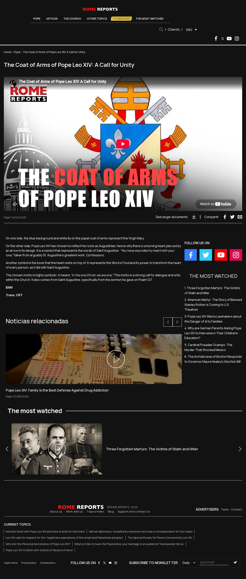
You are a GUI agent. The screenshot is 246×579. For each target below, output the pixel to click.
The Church (72, 18)
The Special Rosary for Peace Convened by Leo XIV (160, 537)
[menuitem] (190, 29)
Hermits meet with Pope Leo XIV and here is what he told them (45, 531)
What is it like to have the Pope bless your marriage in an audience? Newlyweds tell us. (129, 544)
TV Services (121, 18)
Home (8, 52)
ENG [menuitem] (189, 30)
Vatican (52, 18)
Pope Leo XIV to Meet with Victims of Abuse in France (39, 550)
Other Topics (97, 18)
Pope (36, 18)
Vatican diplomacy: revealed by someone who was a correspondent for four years (141, 531)
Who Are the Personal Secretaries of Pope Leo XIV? (38, 544)
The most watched (150, 18)
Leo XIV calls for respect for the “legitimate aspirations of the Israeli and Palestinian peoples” (65, 537)
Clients (174, 29)
